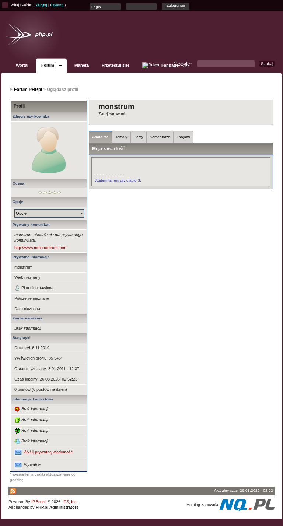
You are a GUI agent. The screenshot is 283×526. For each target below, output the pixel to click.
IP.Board (38, 501)
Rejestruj (56, 5)
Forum (47, 65)
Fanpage (169, 65)
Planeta (81, 65)
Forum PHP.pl (28, 89)
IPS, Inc (70, 501)
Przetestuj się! (115, 65)
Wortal (22, 65)
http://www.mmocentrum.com (40, 247)
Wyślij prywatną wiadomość (48, 452)
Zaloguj (41, 5)
